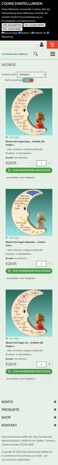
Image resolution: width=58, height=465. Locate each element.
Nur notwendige (12, 29)
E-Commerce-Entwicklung (16, 456)
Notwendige (11, 33)
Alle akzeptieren (12, 25)
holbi (39, 456)
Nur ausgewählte (34, 25)
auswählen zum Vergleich (21, 178)
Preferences (39, 33)
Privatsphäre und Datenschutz (18, 21)
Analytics (25, 33)
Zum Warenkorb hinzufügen (31, 170)
